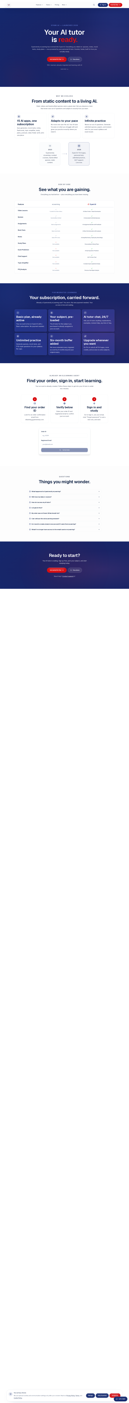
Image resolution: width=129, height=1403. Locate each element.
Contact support (68, 576)
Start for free (114, 5)
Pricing (57, 5)
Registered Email (46, 440)
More (63, 5)
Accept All (115, 1396)
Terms (77, 1396)
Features (38, 5)
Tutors (48, 5)
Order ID (43, 432)
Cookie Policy (18, 1398)
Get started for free (55, 59)
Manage (90, 1396)
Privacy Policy (70, 1396)
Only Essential (102, 1396)
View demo (76, 59)
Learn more (63, 69)
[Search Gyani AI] (94, 5)
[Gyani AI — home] (9, 5)
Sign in (104, 5)
